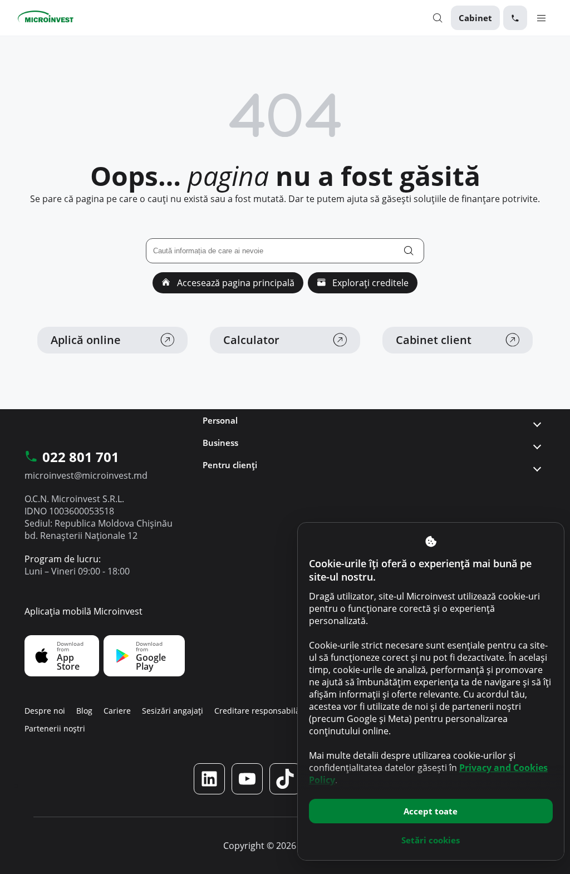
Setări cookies (430, 840)
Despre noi (44, 710)
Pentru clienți (230, 464)
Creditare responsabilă (257, 710)
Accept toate (431, 811)
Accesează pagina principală (234, 283)
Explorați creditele (369, 283)
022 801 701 (80, 457)
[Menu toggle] (541, 17)
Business (220, 442)
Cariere (117, 710)
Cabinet (475, 17)
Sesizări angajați (172, 710)
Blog (84, 710)
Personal (220, 420)
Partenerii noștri (54, 728)
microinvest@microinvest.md (86, 475)
